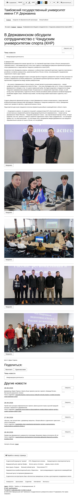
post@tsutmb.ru (13, 488)
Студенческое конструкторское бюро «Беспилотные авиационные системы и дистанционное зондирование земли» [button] (38, 476)
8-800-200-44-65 (16, 490)
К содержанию (12, 2)
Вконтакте (9, 369)
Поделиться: (13, 365)
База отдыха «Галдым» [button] (12, 467)
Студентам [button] (28, 481)
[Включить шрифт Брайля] (50, 2)
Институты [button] (46, 481)
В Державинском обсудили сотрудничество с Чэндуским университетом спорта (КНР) (47, 27)
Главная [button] (8, 19)
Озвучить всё (68, 48)
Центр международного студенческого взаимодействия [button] (56, 470)
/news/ (17, 444)
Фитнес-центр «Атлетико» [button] (36, 464)
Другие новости (15, 383)
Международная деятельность (15, 56)
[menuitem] (8, 19)
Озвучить (68, 387)
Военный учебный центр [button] (28, 467)
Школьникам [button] (19, 481)
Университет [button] (9, 481)
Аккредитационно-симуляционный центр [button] (58, 461)
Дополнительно (66, 2)
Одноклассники (20, 369)
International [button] (37, 481)
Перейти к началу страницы (16, 455)
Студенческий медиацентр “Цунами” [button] (16, 461)
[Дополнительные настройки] (57, 2)
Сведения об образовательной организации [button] (25, 19)
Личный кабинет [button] (43, 19)
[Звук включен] (54, 2)
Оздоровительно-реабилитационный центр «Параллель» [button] (22, 470)
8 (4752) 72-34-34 (26, 490)
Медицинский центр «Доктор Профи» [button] (16, 464)
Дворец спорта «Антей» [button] (52, 464)
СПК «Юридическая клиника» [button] (37, 461)
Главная (13, 27)
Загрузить (9, 165)
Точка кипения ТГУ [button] (42, 467)
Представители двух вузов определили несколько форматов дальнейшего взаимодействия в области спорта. (35, 107)
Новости (19, 27)
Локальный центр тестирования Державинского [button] (19, 473)
